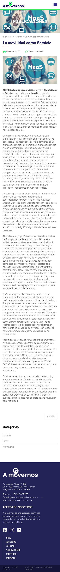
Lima (5, 441)
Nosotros (11, 542)
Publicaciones (16, 37)
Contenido (11, 554)
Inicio (5, 37)
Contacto (10, 558)
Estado (7, 435)
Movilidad (8, 446)
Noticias (10, 546)
